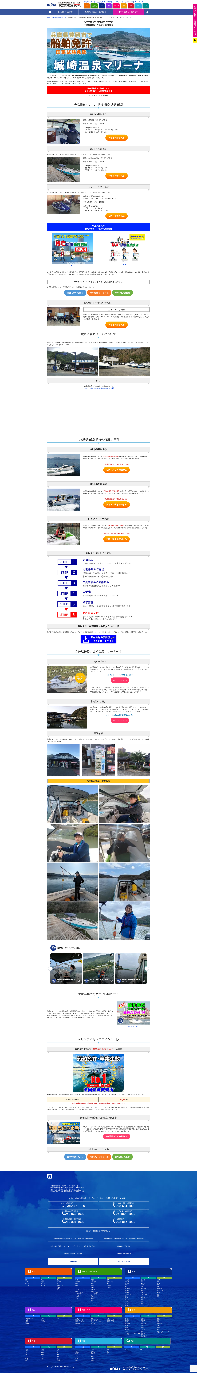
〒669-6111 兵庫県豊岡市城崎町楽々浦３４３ (97, 388)
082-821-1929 (74, 1222)
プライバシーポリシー (123, 2)
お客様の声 (73, 1261)
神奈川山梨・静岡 (94, 6)
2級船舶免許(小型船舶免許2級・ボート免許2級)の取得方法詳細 (124, 1238)
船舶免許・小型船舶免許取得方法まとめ (98, 1231)
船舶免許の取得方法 (59, 17)
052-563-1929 (74, 1214)
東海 (102, 5)
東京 (87, 5)
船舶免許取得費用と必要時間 (73, 1254)
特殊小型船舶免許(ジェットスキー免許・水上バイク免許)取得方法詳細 (73, 1246)
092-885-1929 (125, 1222)
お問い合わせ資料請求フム (195, 20)
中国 (131, 5)
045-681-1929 (125, 1206)
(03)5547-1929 (74, 1206)
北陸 (109, 5)
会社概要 (100, 2)
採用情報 (110, 2)
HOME (49, 17)
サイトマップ (139, 2)
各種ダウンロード (89, 2)
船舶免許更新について (124, 1254)
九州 (146, 5)
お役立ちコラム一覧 (123, 1261)
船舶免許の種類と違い (124, 1246)
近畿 (124, 5)
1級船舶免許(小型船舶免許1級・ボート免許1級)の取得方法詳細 (73, 1238)
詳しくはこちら (133, 1026)
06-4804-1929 (125, 1214)
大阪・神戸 (116, 5)
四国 (138, 5)
